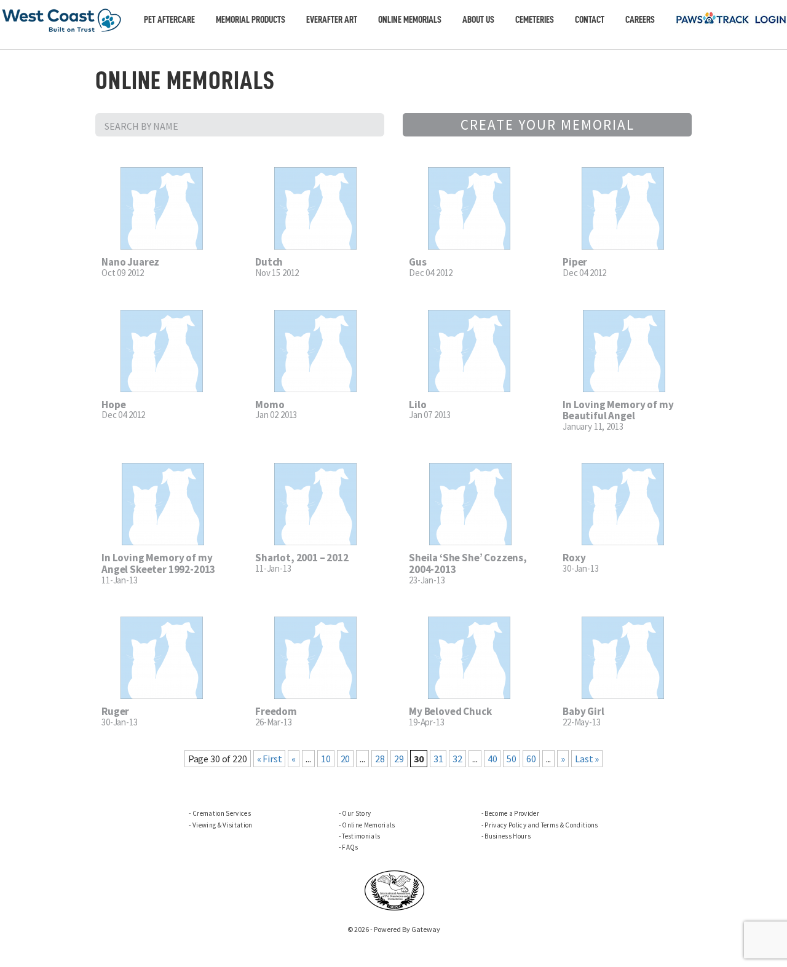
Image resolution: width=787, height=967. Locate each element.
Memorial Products (250, 20)
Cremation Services (221, 813)
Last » (587, 758)
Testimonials (361, 836)
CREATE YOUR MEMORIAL (548, 124)
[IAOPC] (395, 889)
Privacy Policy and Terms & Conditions (541, 825)
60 (531, 758)
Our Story (356, 813)
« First (269, 758)
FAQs (350, 847)
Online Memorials (409, 20)
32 (457, 758)
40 (492, 758)
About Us (478, 20)
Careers (640, 20)
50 (511, 758)
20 (345, 758)
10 (326, 758)
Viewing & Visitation (222, 825)
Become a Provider (511, 813)
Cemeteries (534, 20)
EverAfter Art (331, 20)
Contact (589, 20)
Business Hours (507, 836)
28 (380, 758)
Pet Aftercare (169, 20)
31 (438, 758)
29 (399, 758)
